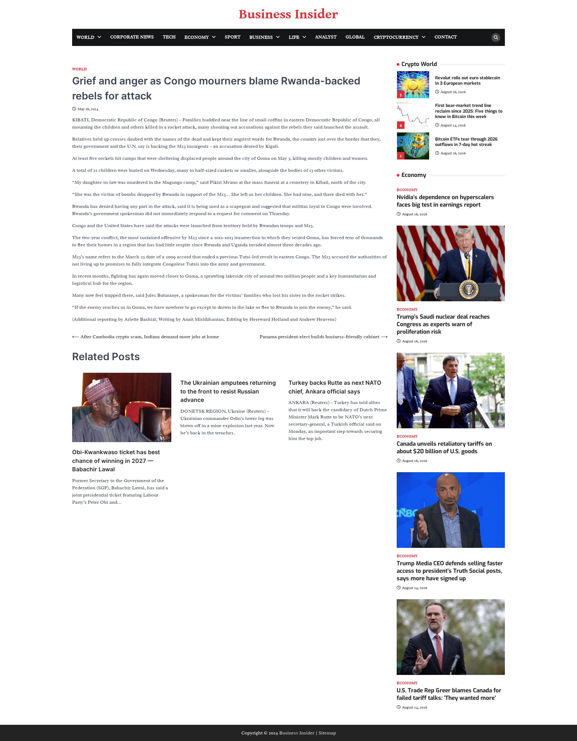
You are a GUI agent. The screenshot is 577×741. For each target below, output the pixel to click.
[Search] (495, 37)
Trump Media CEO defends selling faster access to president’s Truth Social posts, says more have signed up (450, 571)
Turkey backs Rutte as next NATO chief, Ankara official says (334, 387)
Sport (232, 37)
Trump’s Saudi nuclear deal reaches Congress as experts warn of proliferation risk (443, 324)
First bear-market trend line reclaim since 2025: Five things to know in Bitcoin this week (468, 111)
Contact (446, 37)
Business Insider (288, 14)
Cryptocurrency (396, 37)
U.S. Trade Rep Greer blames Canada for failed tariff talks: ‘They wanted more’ (449, 694)
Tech (169, 37)
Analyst (326, 37)
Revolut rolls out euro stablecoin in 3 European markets (467, 81)
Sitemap (327, 733)
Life (294, 37)
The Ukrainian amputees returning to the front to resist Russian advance (228, 391)
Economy (197, 37)
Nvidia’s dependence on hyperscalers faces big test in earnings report (445, 200)
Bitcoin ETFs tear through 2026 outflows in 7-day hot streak (466, 142)
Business (261, 37)
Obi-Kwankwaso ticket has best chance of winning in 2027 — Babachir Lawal (116, 461)
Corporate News (132, 37)
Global (355, 37)
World (85, 37)
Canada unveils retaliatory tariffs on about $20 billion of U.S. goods (444, 447)
